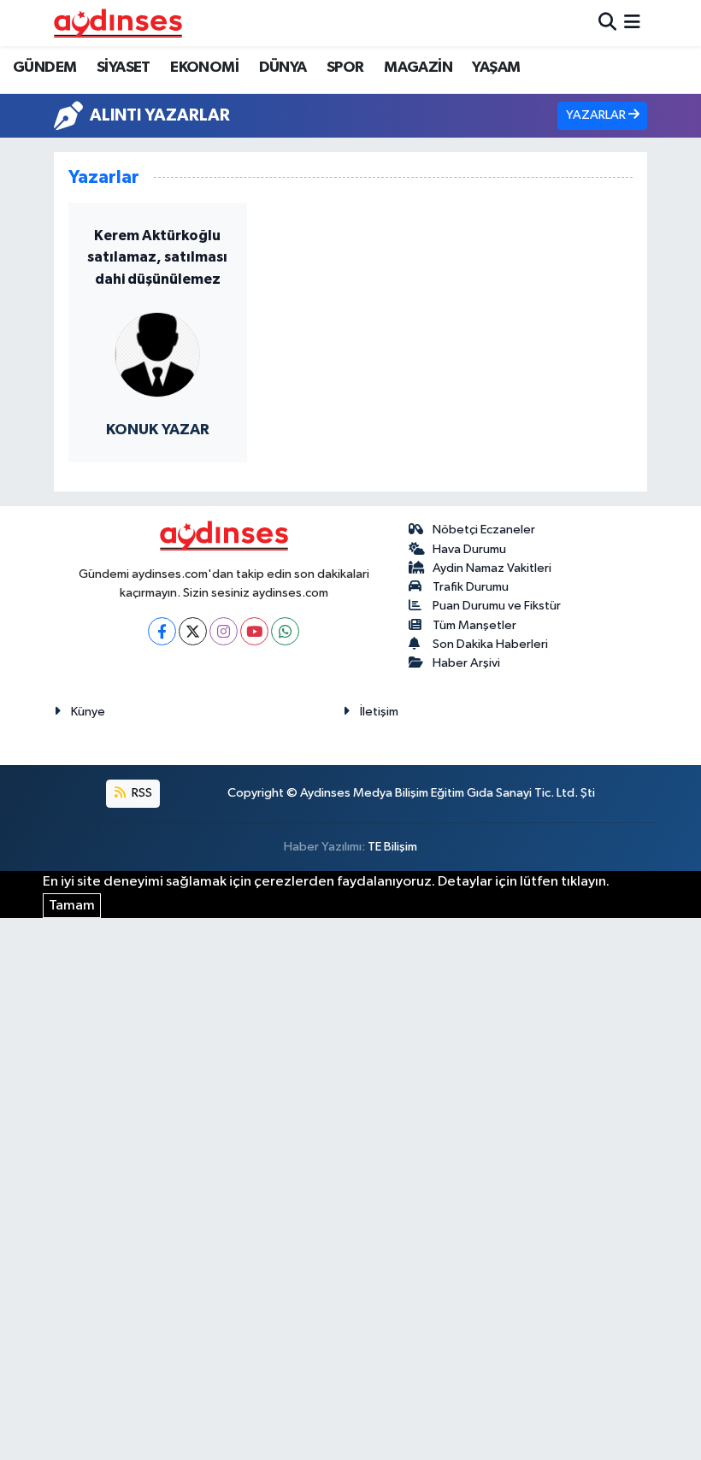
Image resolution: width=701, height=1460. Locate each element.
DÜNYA (283, 67)
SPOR (345, 67)
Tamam (72, 905)
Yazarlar (597, 115)
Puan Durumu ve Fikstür (497, 605)
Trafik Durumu (471, 586)
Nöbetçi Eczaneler (484, 529)
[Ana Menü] (632, 22)
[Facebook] (162, 631)
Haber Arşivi (466, 662)
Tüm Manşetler (474, 625)
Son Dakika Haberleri (490, 644)
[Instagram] (223, 631)
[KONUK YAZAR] (157, 353)
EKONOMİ (204, 67)
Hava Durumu (469, 549)
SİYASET (123, 67)
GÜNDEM (44, 67)
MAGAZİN (418, 67)
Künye (88, 711)
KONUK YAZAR (157, 430)
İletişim (379, 711)
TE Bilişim (392, 846)
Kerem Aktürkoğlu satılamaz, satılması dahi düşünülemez (157, 257)
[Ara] (607, 22)
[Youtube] (254, 631)
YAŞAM (496, 67)
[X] (193, 631)
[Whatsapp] (285, 631)
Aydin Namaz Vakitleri (492, 568)
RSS (140, 792)
